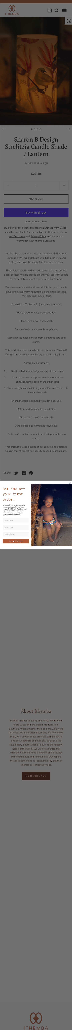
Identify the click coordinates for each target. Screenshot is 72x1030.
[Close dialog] (70, 483)
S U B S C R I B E (16, 541)
